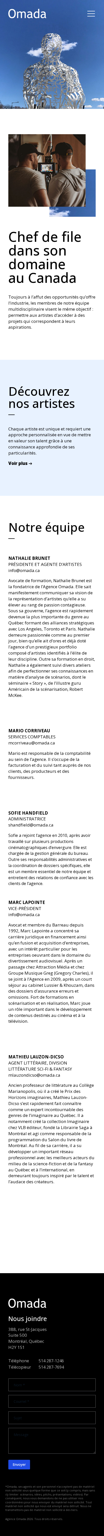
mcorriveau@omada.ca (31, 743)
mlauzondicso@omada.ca (34, 1075)
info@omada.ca (24, 570)
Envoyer (19, 1464)
